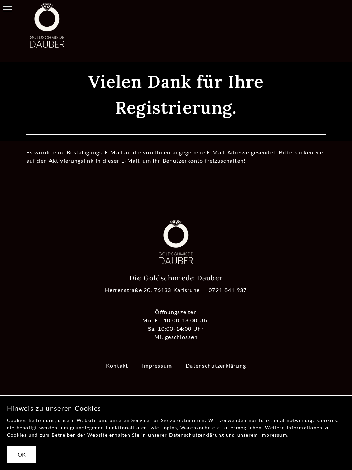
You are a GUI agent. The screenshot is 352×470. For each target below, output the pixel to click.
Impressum (157, 365)
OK (22, 454)
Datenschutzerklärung (216, 365)
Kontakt (117, 365)
